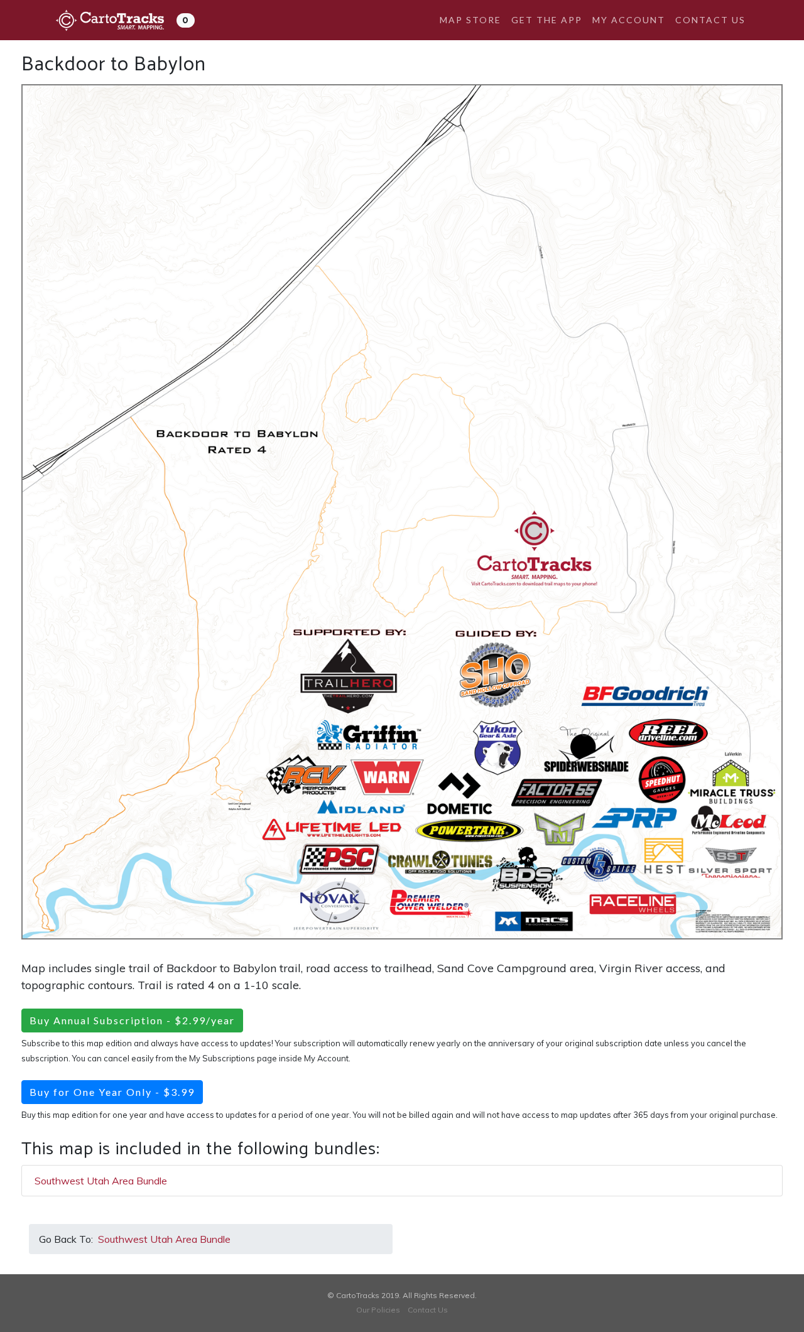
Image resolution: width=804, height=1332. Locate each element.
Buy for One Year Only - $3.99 (112, 1092)
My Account (628, 19)
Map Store (470, 19)
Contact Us (710, 19)
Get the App (546, 19)
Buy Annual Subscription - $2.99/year (132, 1020)
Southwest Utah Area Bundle (101, 1180)
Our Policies (378, 1309)
